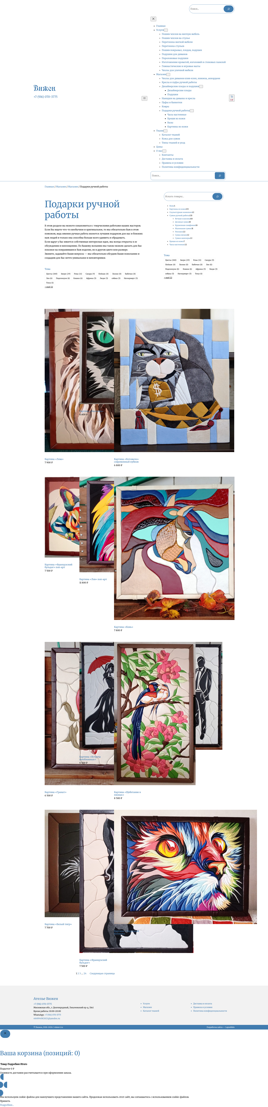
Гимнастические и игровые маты (181, 66)
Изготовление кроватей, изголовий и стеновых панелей (194, 62)
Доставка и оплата (172, 158)
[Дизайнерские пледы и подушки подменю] (201, 86)
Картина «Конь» (123, 627)
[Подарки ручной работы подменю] (192, 110)
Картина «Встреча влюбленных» (90, 758)
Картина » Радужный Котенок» (126, 932)
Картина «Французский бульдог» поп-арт (58, 566)
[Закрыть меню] (153, 19)
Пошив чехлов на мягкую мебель (180, 34)
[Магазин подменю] (168, 74)
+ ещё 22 (49, 287)
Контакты (168, 154)
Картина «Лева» (54, 459)
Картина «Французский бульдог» (93, 961)
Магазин (61, 186)
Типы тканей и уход (173, 142)
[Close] (5, 1034)
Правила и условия (172, 162)
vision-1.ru (58, 1027)
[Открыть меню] (144, 98)
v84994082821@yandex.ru (47, 1018)
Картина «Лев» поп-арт (93, 579)
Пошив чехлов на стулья (176, 38)
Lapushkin (229, 1027)
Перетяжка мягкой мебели (177, 42)
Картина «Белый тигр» (58, 924)
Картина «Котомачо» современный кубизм (126, 460)
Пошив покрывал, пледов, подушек (182, 50)
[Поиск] (228, 9)
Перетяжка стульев (173, 46)
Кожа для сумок (171, 138)
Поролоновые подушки (175, 58)
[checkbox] (52, 274)
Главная (49, 186)
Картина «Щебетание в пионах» (127, 793)
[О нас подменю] (164, 151)
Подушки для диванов (174, 54)
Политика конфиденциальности (180, 166)
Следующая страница (102, 973)
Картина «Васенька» (91, 411)
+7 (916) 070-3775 (46, 97)
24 (85, 973)
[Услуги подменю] (166, 30)
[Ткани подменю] (165, 130)
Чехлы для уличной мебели (177, 70)
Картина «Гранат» (55, 792)
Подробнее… (7, 1105)
